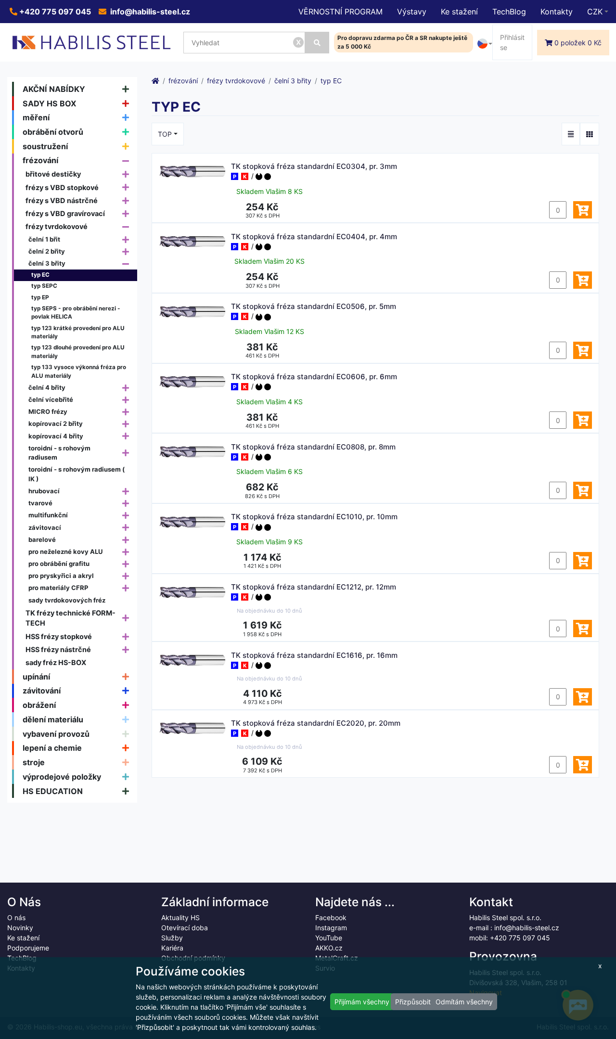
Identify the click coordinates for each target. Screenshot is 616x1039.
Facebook (330, 917)
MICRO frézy (47, 411)
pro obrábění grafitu (59, 563)
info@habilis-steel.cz (149, 11)
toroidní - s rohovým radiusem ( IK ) (76, 474)
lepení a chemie (52, 748)
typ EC (40, 274)
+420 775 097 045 (54, 11)
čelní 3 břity (46, 263)
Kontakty (556, 11)
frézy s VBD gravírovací (65, 213)
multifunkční (48, 515)
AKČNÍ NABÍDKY (54, 89)
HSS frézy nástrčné (58, 649)
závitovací (44, 527)
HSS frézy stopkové (59, 636)
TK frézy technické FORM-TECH (71, 618)
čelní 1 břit (44, 239)
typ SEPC (44, 285)
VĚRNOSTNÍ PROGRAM (340, 11)
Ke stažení (459, 11)
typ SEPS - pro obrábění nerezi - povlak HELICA (75, 313)
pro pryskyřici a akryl (61, 575)
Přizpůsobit (413, 1002)
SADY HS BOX (50, 103)
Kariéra (172, 948)
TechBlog (509, 11)
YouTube (328, 938)
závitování (42, 690)
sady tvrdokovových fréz (66, 600)
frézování (40, 160)
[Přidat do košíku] (582, 209)
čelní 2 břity (46, 251)
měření (36, 117)
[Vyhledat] (317, 42)
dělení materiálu (53, 719)
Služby (172, 938)
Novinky (20, 928)
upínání (36, 676)
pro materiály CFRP (58, 587)
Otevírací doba (184, 928)
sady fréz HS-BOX (56, 662)
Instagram (331, 928)
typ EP (40, 297)
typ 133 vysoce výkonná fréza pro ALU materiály (78, 371)
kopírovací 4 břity (55, 436)
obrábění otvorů (53, 132)
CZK (595, 11)
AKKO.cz (329, 948)
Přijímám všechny (361, 1002)
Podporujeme (28, 948)
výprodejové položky (62, 777)
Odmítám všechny (464, 1002)
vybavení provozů (56, 734)
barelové (42, 539)
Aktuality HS (180, 917)
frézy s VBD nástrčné (62, 200)
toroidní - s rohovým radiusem (59, 453)
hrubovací (44, 491)
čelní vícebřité (50, 399)
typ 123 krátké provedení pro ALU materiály (78, 332)
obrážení (39, 705)
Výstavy (411, 11)
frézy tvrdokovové (57, 226)
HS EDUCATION (53, 791)
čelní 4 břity (46, 387)
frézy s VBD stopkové (62, 187)
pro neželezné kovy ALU (65, 551)
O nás (16, 917)
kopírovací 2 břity (55, 423)
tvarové (40, 503)
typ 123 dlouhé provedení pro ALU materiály (78, 351)
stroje (34, 762)
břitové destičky (53, 174)
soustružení (45, 146)
